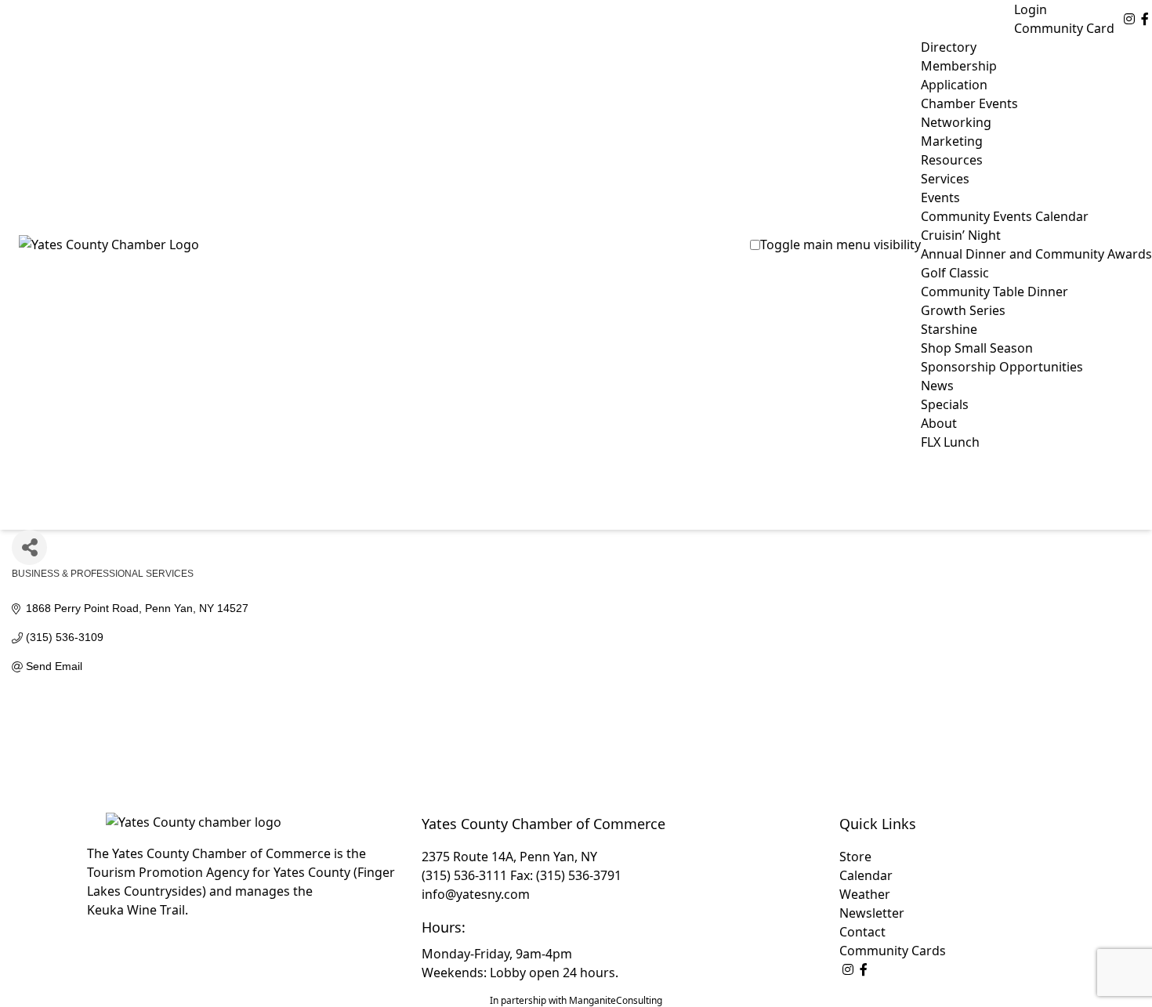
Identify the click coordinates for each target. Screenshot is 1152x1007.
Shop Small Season (977, 348)
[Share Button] (29, 547)
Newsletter (871, 913)
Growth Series (963, 310)
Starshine (949, 329)
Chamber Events (969, 103)
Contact (862, 931)
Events (940, 197)
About (939, 423)
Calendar (866, 875)
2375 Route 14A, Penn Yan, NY (509, 856)
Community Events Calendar (1005, 216)
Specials (945, 404)
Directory (948, 47)
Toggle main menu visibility (840, 244)
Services (945, 178)
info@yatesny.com (476, 894)
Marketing (952, 141)
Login (1030, 9)
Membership (959, 65)
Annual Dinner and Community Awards (1036, 254)
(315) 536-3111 (464, 875)
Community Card (1064, 28)
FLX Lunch (950, 442)
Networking (956, 122)
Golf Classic (955, 272)
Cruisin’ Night (961, 235)
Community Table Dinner (994, 291)
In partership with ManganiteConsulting (576, 1000)
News (937, 385)
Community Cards (892, 950)
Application (954, 84)
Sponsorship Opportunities (1002, 366)
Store (855, 856)
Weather (864, 894)
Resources (952, 159)
